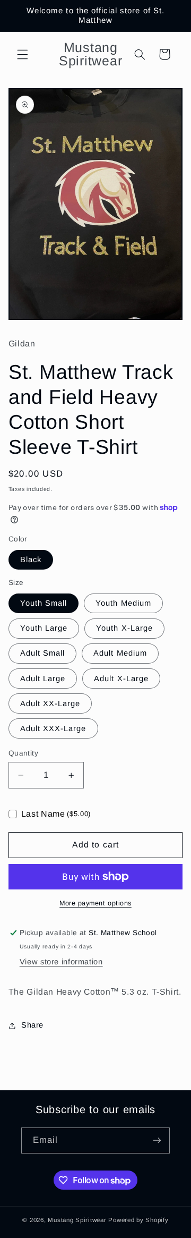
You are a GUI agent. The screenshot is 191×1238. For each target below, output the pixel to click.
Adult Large (43, 678)
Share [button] (32, 1025)
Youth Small (43, 603)
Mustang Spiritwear (77, 1220)
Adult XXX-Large (53, 728)
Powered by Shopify (138, 1220)
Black (30, 559)
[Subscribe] (157, 1140)
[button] (22, 54)
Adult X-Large (121, 678)
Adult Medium (120, 653)
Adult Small (42, 653)
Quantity (23, 753)
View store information (61, 961)
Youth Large (44, 628)
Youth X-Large (124, 628)
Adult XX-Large (50, 703)
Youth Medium (123, 603)
